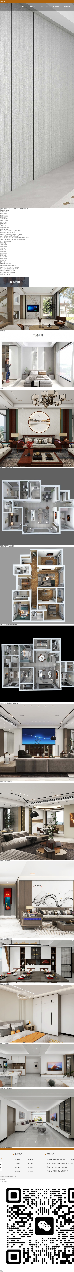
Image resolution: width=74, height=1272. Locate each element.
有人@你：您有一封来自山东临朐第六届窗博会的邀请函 (14, 238)
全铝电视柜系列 (4, 215)
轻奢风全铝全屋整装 (5, 860)
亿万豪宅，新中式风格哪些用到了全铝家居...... (12, 234)
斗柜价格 (2, 248)
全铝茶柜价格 (3, 258)
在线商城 (18, 1171)
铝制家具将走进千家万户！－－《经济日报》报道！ (13, 239)
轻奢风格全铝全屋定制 (6, 939)
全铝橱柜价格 (3, 244)
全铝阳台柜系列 (4, 220)
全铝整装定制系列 (23, 208)
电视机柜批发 (3, 243)
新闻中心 (56, 6)
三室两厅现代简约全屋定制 (7, 546)
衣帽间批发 (3, 255)
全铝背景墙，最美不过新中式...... (8, 232)
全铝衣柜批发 (3, 253)
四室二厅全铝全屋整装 (6, 782)
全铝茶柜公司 (3, 257)
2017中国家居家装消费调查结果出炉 (9, 236)
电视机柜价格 (3, 260)
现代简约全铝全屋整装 (6, 1147)
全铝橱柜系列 (3, 212)
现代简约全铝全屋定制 (6, 1088)
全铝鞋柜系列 (3, 224)
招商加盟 (67, 6)
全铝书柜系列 (3, 222)
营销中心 (18, 1167)
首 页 (10, 208)
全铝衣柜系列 (3, 213)
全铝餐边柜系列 (4, 218)
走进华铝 (33, 6)
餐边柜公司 (3, 250)
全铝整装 (2, 331)
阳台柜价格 (3, 251)
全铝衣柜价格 (3, 246)
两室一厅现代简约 (4, 1043)
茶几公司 (2, 262)
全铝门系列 (3, 225)
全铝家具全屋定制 (4, 984)
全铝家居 (44, 6)
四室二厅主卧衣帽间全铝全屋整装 (8, 624)
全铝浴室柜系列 (4, 217)
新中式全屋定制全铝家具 (6, 467)
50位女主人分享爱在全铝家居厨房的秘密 (10, 231)
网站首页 (18, 1159)
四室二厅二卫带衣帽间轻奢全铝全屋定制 (10, 703)
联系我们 (31, 1171)
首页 (22, 6)
